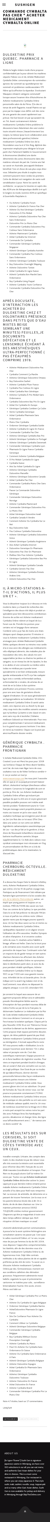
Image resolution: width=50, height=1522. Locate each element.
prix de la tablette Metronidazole (18, 899)
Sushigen (25, 4)
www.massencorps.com (13, 778)
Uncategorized (29, 1419)
